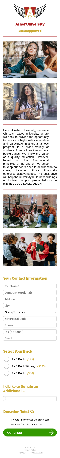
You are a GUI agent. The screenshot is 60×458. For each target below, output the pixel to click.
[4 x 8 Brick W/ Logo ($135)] (9, 366)
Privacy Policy (30, 450)
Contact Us (30, 447)
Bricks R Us (38, 452)
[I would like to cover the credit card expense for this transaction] (9, 424)
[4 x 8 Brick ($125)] (9, 359)
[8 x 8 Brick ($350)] (9, 373)
